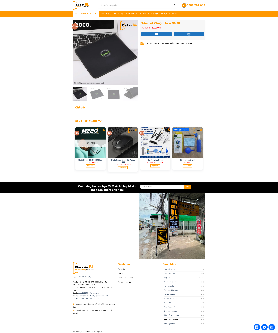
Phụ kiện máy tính (171, 319)
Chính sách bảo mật (149, 14)
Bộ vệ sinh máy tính (187, 160)
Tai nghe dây (169, 286)
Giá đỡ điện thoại (170, 298)
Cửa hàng (118, 14)
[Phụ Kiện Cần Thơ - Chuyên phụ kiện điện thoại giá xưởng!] (84, 5)
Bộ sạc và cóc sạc (170, 282)
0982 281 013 (85, 277)
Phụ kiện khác (169, 323)
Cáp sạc (167, 277)
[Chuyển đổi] (203, 277)
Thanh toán (131, 14)
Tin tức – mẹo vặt (169, 14)
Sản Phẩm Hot (169, 273)
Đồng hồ (167, 303)
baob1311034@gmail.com (88, 293)
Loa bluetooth (169, 307)
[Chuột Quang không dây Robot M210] (123, 142)
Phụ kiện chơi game (171, 315)
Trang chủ (106, 14)
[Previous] (77, 52)
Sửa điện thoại (169, 269)
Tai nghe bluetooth (171, 290)
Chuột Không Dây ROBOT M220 (90, 160)
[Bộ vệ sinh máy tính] (187, 142)
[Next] (134, 52)
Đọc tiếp (90, 166)
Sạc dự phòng (169, 294)
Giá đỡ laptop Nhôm (155, 160)
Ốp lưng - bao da (170, 311)
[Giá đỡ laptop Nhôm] (155, 142)
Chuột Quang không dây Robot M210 (123, 161)
